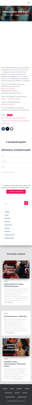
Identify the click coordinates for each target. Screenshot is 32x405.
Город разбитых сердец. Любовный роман (14, 285)
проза (3, 123)
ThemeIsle (22, 401)
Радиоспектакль (10, 234)
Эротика (7, 231)
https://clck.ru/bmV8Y (7, 104)
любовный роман (16, 120)
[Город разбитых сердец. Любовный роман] (16, 269)
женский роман (6, 120)
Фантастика (8, 225)
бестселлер (22, 118)
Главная (7, 212)
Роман (9, 115)
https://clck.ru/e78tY (14, 98)
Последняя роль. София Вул (15, 316)
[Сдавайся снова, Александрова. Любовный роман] (16, 347)
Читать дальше (8, 302)
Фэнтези (7, 228)
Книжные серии (9, 238)
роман (8, 123)
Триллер (7, 221)
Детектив (7, 218)
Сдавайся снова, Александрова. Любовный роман (15, 364)
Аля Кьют (8, 118)
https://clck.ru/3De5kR (8, 88)
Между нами (25, 120)
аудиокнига (15, 118)
